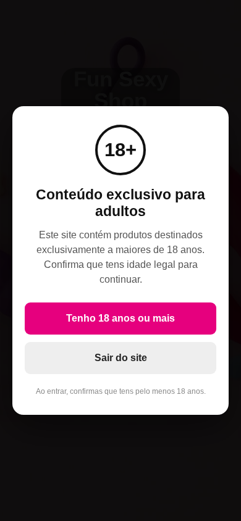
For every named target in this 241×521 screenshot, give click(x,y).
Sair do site (121, 357)
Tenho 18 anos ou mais (120, 318)
